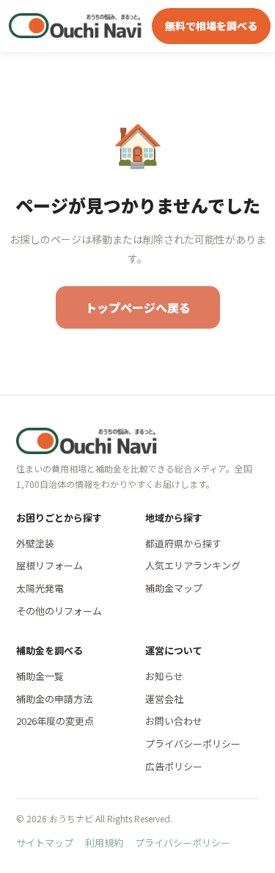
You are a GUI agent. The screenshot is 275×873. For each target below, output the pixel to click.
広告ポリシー (173, 766)
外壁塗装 (35, 543)
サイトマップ (44, 843)
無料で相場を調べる (211, 25)
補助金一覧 (40, 676)
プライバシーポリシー (193, 743)
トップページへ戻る (138, 307)
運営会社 (164, 699)
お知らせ (164, 676)
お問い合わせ (173, 721)
